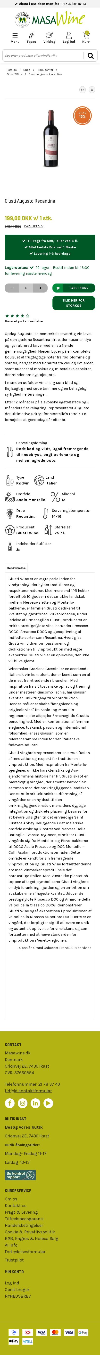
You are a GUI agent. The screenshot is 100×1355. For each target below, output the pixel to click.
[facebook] (10, 1103)
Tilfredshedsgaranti (24, 1218)
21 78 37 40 (49, 1084)
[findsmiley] (50, 1175)
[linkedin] (35, 1103)
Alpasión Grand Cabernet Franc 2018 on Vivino (55, 948)
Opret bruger (17, 1289)
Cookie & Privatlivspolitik (30, 1232)
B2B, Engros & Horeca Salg (31, 1238)
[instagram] (22, 1103)
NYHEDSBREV (18, 1296)
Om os (11, 1199)
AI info (11, 1245)
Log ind (12, 1283)
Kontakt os (15, 1205)
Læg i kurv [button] (78, 288)
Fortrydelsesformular (25, 1251)
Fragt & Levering (21, 1212)
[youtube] (48, 1103)
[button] (82, 89)
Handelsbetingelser (24, 1225)
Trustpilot (14, 1260)
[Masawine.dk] (50, 20)
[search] (90, 55)
